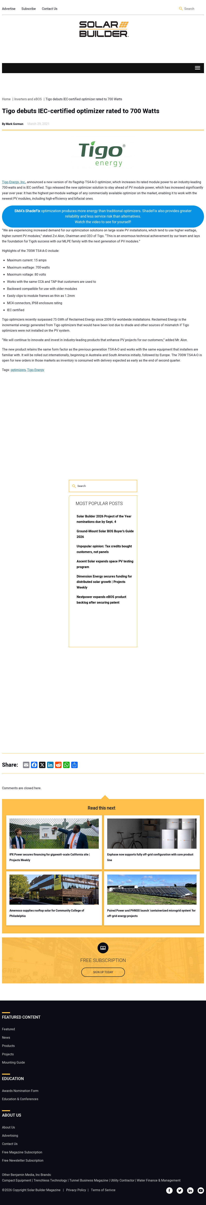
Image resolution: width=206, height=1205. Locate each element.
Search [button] (181, 8)
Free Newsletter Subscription (22, 1160)
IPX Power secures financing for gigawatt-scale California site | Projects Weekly (49, 857)
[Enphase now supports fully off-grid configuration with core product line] (152, 834)
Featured (8, 1029)
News (6, 1037)
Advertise (8, 8)
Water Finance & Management (158, 1180)
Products (8, 1046)
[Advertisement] (99, 711)
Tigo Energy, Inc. (14, 182)
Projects (8, 1054)
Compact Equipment (16, 1180)
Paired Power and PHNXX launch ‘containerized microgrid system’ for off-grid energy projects (151, 913)
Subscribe (29, 8)
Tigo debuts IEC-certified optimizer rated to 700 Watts (80, 111)
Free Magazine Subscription (22, 1152)
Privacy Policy (76, 1190)
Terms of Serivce (103, 1190)
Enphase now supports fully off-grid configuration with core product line (150, 857)
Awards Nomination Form (20, 1090)
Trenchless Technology (50, 1180)
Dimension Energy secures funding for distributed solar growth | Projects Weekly (104, 582)
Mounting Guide (13, 1062)
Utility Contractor (122, 1180)
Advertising (10, 1135)
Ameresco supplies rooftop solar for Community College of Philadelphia (46, 913)
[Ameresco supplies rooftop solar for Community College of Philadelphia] (54, 890)
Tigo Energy (35, 370)
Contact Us (49, 8)
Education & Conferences (20, 1099)
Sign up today (103, 972)
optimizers (18, 370)
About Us (8, 1127)
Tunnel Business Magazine (88, 1180)
